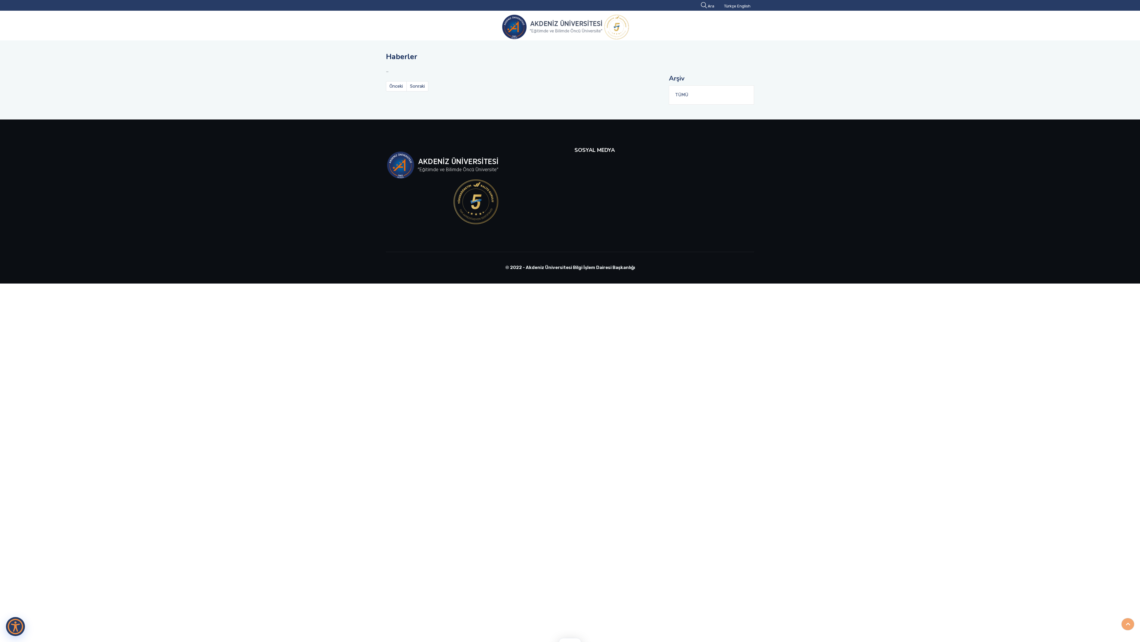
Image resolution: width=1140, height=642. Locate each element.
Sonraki (417, 86)
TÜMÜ (681, 94)
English (743, 6)
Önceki (396, 86)
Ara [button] (711, 6)
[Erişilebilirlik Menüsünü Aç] (15, 626)
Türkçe (730, 6)
